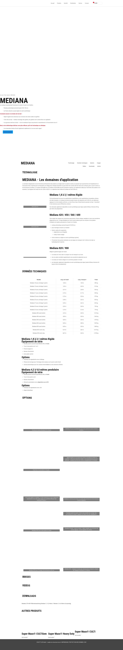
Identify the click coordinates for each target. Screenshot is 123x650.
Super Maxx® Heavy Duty (61, 633)
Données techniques (82, 163)
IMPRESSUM (64, 642)
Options (92, 163)
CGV (85, 642)
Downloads (91, 166)
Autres (99, 166)
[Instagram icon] (63, 644)
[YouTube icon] (60, 644)
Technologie (71, 163)
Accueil (1, 95)
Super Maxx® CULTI (85, 631)
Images (99, 163)
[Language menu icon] (100, 3)
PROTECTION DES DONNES (76, 642)
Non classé (7, 95)
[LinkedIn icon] (61, 644)
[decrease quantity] (0, 131)
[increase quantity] (2, 131)
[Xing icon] (64, 644)
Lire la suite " (25, 637)
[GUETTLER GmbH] (28, 3)
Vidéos (84, 166)
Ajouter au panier (8, 132)
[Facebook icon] (58, 644)
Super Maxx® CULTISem (34, 633)
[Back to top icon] (116, 647)
